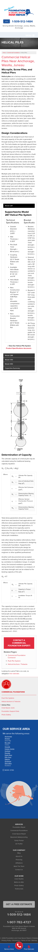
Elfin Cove (8, 757)
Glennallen (8, 763)
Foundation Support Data (10, 711)
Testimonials (19, 889)
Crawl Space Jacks (8, 708)
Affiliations (19, 863)
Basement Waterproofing (19, 837)
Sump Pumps (19, 840)
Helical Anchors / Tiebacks (17, 664)
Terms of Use (25, 940)
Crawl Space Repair (19, 834)
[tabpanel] (19, 278)
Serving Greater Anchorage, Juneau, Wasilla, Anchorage (19, 27)
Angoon (7, 738)
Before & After (19, 882)
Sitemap (34, 940)
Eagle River (8, 755)
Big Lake (7, 743)
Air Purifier (19, 844)
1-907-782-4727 (19, 922)
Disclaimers (16, 940)
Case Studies (19, 879)
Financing (19, 860)
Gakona (7, 759)
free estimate (14, 674)
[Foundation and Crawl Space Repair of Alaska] (19, 946)
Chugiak (7, 747)
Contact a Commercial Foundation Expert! (19, 643)
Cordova (7, 751)
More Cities (9, 770)
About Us (19, 856)
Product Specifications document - (19, 348)
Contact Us (19, 870)
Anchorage (8, 736)
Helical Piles (6, 705)
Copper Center (9, 749)
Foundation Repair (19, 827)
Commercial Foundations (13, 692)
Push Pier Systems (8, 698)
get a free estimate (19, 904)
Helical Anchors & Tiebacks (11, 701)
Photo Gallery (6, 715)
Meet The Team (19, 866)
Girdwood (8, 761)
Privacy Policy (6, 940)
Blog (19, 853)
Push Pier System (14, 661)
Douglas (7, 753)
